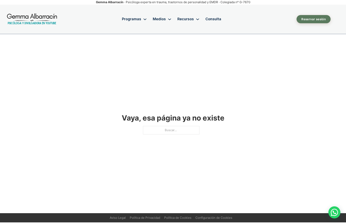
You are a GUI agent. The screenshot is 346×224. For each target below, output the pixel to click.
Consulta (213, 19)
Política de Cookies (177, 218)
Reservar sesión (313, 19)
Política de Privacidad (145, 218)
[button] (334, 212)
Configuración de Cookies (213, 218)
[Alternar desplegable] (145, 19)
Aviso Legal (118, 218)
